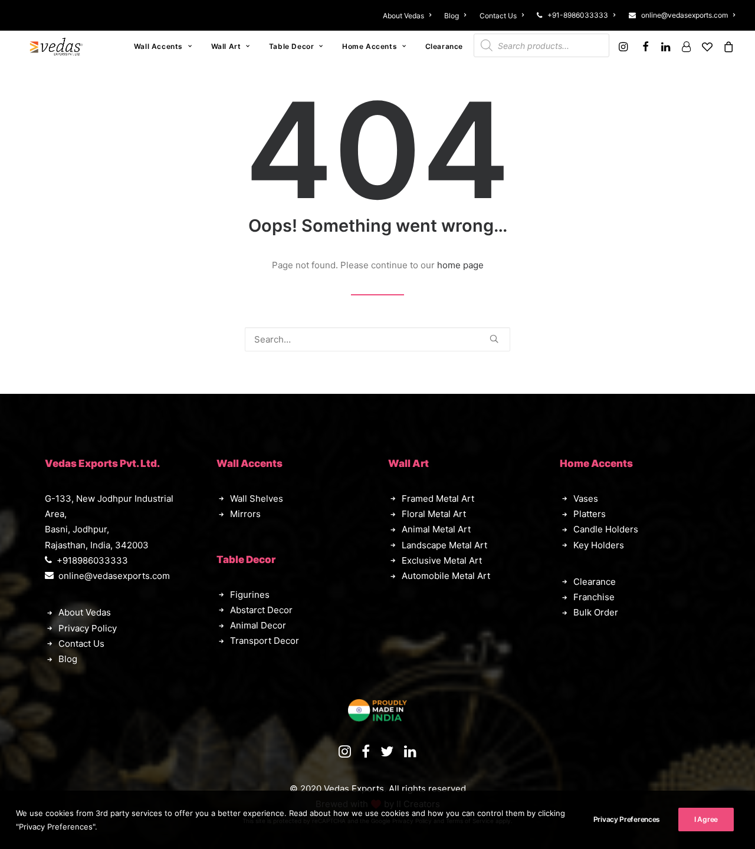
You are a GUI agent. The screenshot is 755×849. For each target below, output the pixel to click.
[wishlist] (707, 46)
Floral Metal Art (434, 513)
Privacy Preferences (626, 819)
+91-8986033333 (577, 15)
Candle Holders (605, 529)
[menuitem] (409, 16)
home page (460, 265)
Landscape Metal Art (444, 545)
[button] (625, 46)
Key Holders (598, 545)
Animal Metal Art (436, 529)
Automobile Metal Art (446, 575)
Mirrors (245, 513)
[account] (686, 46)
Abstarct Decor (261, 610)
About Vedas (403, 15)
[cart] (726, 46)
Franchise (594, 597)
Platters (589, 513)
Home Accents (369, 46)
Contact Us (498, 15)
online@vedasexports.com (684, 15)
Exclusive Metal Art (442, 560)
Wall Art (226, 46)
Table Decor (291, 46)
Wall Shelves (256, 498)
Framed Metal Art (438, 498)
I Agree (706, 819)
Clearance (444, 46)
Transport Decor (264, 640)
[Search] (377, 339)
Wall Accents (158, 46)
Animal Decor (258, 625)
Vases (585, 498)
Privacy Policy (87, 628)
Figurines (250, 594)
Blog (451, 15)
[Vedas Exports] (56, 46)
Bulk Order (595, 612)
